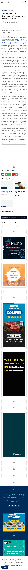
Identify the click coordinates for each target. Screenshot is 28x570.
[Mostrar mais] (19, 174)
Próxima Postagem (21, 226)
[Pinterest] (13, 174)
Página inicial (4, 10)
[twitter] (12, 506)
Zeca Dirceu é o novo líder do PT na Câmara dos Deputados (6, 191)
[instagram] (19, 506)
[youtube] (15, 506)
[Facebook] (2, 174)
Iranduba (11, 10)
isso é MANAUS (13, 170)
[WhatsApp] (9, 174)
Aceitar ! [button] (5, 567)
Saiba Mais (19, 565)
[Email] (16, 174)
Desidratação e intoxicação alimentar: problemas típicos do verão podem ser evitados (20, 192)
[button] (2, 2)
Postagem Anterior (6, 226)
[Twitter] (6, 174)
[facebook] (9, 506)
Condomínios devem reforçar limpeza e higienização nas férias (7, 210)
